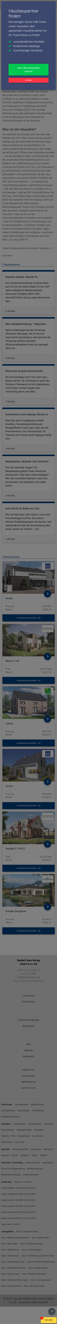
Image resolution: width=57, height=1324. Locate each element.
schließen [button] (28, 80)
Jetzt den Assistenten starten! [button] (28, 70)
